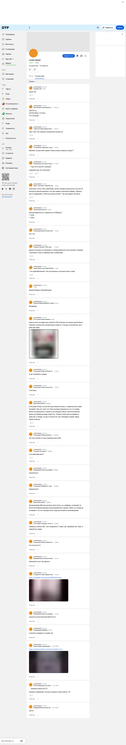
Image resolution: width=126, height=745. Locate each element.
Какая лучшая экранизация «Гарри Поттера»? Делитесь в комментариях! (42, 646)
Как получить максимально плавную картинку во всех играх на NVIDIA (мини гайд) (43, 107)
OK (21, 741)
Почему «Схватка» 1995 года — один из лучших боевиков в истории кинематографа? (43, 247)
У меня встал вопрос (40, 451)
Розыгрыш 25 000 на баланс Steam (43, 371)
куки (12, 741)
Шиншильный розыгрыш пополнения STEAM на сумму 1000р (43, 558)
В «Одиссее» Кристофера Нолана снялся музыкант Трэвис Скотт (43, 574)
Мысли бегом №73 (39, 502)
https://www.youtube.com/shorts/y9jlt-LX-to (45, 649)
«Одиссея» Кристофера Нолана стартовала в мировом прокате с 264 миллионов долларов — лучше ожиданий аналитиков (43, 128)
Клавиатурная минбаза (40, 630)
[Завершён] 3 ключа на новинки (43, 470)
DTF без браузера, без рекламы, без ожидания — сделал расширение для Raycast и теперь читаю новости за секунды (42, 685)
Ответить (32, 99)
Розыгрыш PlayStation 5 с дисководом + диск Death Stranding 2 (43, 486)
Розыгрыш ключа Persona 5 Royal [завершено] (43, 231)
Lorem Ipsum (37, 87)
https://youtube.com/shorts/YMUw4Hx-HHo (45, 578)
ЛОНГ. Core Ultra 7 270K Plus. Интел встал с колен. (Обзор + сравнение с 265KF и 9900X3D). (43, 185)
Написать (109, 28)
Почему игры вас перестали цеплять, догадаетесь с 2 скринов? (43, 163)
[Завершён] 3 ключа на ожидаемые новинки (43, 614)
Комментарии (39, 76)
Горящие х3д (37, 88)
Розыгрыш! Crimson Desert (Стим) (43, 387)
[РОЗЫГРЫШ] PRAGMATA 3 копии (43, 303)
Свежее (31, 81)
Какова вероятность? (40, 209)
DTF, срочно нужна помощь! (42, 319)
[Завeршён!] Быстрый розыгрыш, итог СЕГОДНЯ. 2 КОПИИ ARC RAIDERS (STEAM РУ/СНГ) (42, 707)
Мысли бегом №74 (39, 403)
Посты (31, 76)
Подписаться (68, 56)
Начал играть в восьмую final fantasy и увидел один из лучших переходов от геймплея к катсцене (44, 268)
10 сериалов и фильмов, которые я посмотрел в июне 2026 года (43, 147)
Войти (119, 28)
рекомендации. (7, 197)
